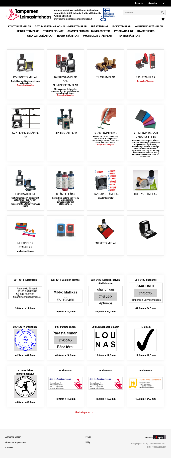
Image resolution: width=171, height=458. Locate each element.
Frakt (88, 437)
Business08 (145, 370)
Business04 (65, 370)
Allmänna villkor (13, 437)
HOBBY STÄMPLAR (68, 35)
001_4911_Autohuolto (25, 280)
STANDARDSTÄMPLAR (40, 35)
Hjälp (88, 442)
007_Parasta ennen (65, 327)
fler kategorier (83, 412)
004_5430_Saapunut (145, 280)
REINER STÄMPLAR (28, 31)
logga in (139, 3)
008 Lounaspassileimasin (105, 327)
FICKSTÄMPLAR (121, 26)
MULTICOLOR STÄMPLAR (97, 35)
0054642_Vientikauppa (25, 327)
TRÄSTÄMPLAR (100, 26)
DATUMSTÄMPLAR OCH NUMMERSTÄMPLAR (61, 26)
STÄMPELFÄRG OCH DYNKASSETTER (88, 31)
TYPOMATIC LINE (123, 31)
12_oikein (145, 327)
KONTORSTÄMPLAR (19, 26)
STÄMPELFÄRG (145, 31)
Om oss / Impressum (15, 442)
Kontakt (9, 447)
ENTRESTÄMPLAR (129, 35)
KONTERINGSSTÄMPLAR (149, 26)
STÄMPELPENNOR (53, 31)
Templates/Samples (25, 85)
